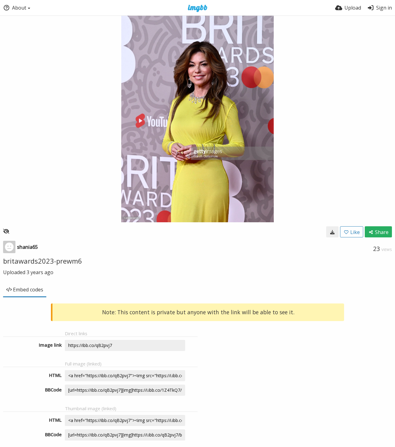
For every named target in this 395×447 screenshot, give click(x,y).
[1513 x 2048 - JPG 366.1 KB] (332, 231)
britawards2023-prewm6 (42, 260)
